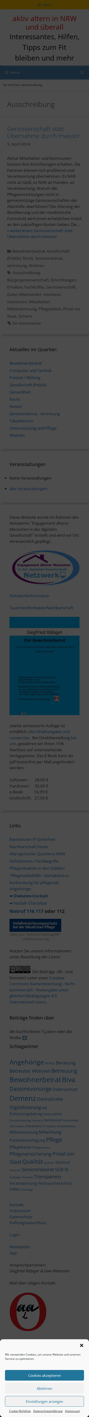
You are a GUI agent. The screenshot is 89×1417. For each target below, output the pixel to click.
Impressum (72, 1411)
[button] (81, 1345)
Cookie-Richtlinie (20, 1411)
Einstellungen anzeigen (44, 1401)
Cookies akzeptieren (44, 1375)
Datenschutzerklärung (48, 1411)
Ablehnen (44, 1388)
